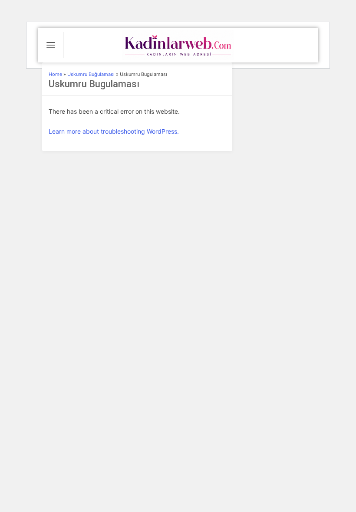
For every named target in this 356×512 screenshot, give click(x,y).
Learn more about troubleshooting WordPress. (114, 131)
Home (55, 74)
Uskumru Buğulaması (91, 74)
